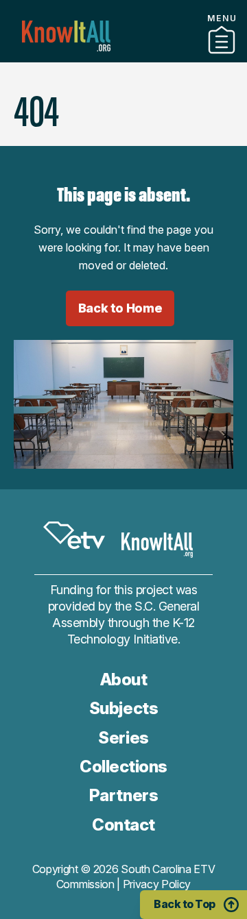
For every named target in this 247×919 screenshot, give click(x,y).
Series (123, 738)
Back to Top (184, 904)
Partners (123, 795)
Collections (123, 57)
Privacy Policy (157, 884)
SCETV (74, 535)
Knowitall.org (66, 36)
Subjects (123, 708)
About (124, 679)
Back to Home (120, 308)
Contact (123, 825)
